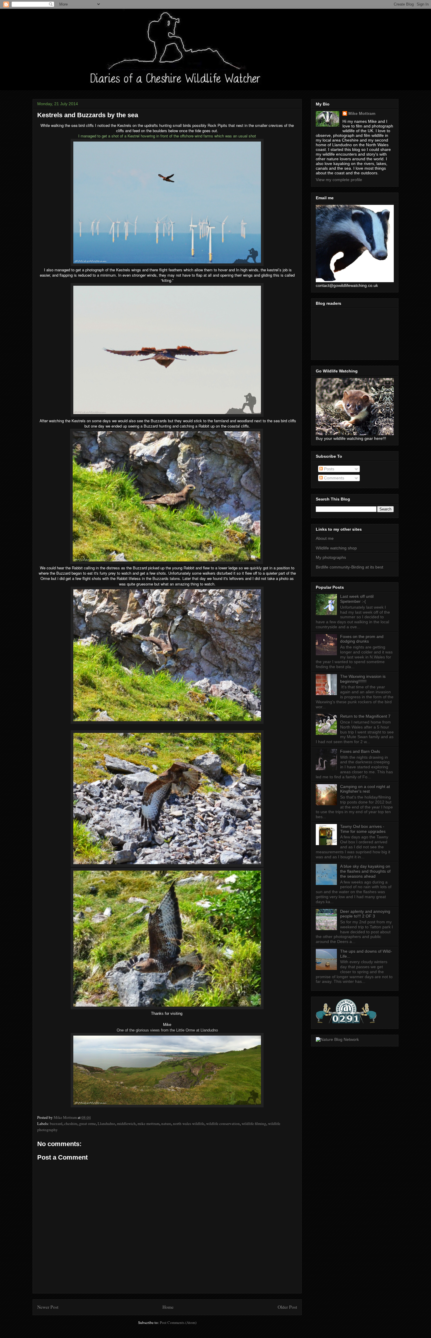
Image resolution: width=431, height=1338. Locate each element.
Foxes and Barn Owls (360, 751)
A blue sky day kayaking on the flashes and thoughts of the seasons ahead (365, 871)
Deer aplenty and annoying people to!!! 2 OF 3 (365, 914)
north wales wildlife (188, 1123)
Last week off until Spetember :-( (357, 599)
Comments (333, 478)
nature (166, 1123)
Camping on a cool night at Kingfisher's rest (365, 789)
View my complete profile (339, 179)
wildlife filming (254, 1123)
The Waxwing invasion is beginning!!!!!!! (363, 679)
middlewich (126, 1123)
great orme (87, 1123)
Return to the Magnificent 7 (365, 716)
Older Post (287, 1307)
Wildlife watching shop (336, 548)
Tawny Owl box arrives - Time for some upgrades (363, 829)
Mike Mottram (361, 113)
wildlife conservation (223, 1123)
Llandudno (106, 1123)
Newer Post (47, 1307)
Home (168, 1307)
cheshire (70, 1123)
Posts (328, 469)
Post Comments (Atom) (178, 1322)
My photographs (331, 557)
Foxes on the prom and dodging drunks (362, 639)
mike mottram (148, 1123)
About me (325, 538)
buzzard (56, 1123)
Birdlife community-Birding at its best (349, 567)
